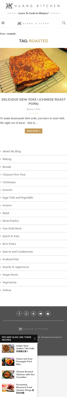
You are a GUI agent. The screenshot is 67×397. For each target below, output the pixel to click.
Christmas (9, 182)
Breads (6, 167)
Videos (6, 290)
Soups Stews (10, 274)
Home (2, 33)
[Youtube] (40, 313)
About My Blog (11, 151)
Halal (5, 213)
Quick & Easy (10, 236)
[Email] (47, 313)
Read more (32, 131)
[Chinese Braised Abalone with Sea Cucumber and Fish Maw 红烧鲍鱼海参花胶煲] (8, 374)
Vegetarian (9, 282)
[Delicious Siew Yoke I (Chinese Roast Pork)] (33, 70)
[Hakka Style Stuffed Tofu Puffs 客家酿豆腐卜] (8, 349)
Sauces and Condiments (17, 251)
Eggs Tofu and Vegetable (17, 197)
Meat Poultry (10, 220)
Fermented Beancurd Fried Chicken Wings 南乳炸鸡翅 (25, 388)
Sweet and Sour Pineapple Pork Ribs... (24, 362)
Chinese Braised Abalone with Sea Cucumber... (25, 374)
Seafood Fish (10, 259)
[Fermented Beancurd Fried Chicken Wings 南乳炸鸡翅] (8, 387)
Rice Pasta (9, 244)
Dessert (7, 190)
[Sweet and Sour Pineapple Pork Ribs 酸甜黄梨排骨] (8, 362)
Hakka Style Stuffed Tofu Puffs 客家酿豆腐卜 (25, 349)
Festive (7, 205)
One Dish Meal (11, 228)
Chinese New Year (14, 174)
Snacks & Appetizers (15, 267)
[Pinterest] (33, 313)
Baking (6, 159)
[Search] (63, 22)
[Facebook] (19, 313)
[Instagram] (26, 313)
